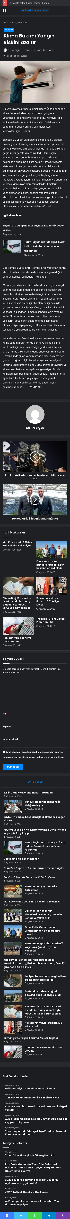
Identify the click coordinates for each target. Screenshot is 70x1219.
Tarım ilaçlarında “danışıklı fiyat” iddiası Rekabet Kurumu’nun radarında (44, 246)
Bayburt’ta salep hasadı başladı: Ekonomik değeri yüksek (38, 3)
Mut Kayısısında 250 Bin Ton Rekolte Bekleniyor (17, 544)
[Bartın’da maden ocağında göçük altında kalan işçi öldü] (13, 996)
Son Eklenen (35, 781)
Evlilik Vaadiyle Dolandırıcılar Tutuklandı (28, 792)
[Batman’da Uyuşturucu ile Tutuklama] (13, 891)
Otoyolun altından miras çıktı (22, 859)
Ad (5, 713)
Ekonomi (22, 22)
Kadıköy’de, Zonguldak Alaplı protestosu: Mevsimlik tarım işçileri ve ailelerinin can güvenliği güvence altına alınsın (34, 963)
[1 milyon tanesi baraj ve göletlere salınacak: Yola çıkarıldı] (13, 980)
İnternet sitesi (10, 739)
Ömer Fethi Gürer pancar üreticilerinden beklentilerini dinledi (50, 565)
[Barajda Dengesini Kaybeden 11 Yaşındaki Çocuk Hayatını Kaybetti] (13, 948)
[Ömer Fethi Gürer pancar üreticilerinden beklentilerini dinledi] (51, 549)
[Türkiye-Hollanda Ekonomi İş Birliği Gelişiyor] (13, 806)
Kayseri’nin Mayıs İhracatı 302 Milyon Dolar (48, 601)
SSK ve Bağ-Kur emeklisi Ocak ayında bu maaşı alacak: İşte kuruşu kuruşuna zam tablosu (17, 603)
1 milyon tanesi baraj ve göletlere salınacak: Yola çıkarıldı (45, 977)
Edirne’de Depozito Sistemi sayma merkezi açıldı (34, 868)
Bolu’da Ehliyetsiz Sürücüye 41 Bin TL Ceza (29, 877)
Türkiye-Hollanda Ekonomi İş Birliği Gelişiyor (42, 803)
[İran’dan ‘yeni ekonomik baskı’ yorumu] (18, 626)
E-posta (8, 726)
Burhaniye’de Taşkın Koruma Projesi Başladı (31, 1038)
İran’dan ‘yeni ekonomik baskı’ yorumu (17, 639)
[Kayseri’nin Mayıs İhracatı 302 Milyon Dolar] (51, 586)
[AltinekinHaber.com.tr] (35, 10)
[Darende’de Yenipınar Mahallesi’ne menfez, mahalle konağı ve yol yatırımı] (13, 915)
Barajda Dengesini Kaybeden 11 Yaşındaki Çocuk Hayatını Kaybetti (44, 947)
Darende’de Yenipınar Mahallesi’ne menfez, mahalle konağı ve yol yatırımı (43, 914)
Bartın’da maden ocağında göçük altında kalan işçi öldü (43, 993)
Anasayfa (11, 22)
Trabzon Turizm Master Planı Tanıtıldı (50, 620)
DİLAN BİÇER (14, 50)
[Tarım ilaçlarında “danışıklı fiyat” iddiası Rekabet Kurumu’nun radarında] (12, 246)
